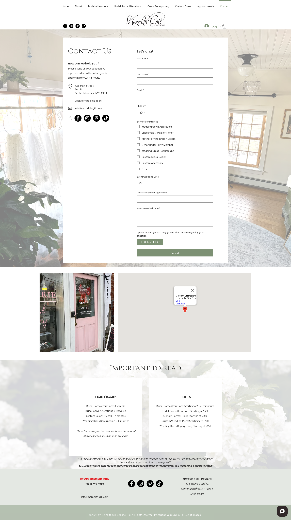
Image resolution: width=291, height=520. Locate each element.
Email (140, 90)
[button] (224, 26)
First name (143, 58)
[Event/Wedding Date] (140, 183)
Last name (143, 74)
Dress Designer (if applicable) (152, 192)
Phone (141, 105)
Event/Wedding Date (148, 176)
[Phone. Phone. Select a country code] (142, 112)
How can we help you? (149, 208)
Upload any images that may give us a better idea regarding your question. (170, 234)
